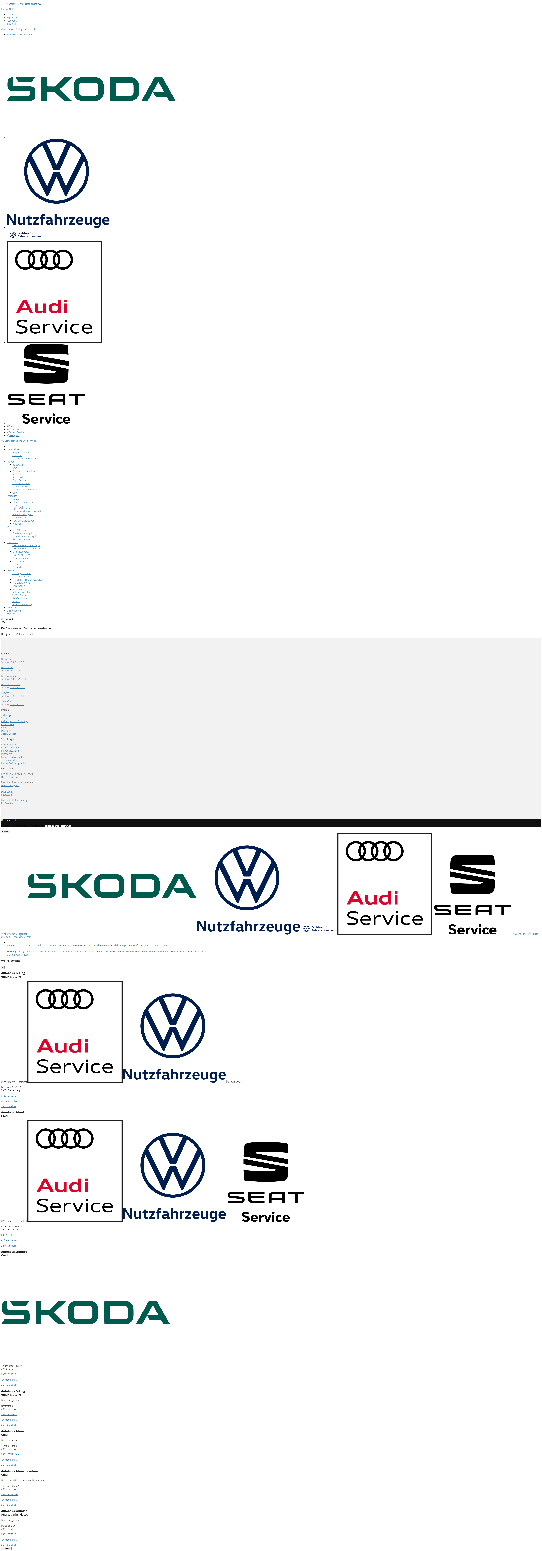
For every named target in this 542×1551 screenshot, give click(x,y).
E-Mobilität (12, 542)
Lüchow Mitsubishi (10, 684)
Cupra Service (19, 480)
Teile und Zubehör (21, 592)
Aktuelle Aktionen (10, 747)
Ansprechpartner (20, 452)
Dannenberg (7, 659)
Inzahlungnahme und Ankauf (26, 511)
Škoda (4, 718)
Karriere (11, 613)
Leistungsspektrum (21, 573)
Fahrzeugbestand (9, 744)
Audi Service (18, 474)
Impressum (12, 17)
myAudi (16, 601)
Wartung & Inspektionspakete (27, 579)
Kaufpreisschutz (20, 517)
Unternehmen (14, 449)
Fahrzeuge (12, 495)
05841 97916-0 (17, 687)
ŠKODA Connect (20, 598)
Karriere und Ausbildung (24, 458)
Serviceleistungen (10, 750)
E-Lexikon (17, 564)
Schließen (6, 1548)
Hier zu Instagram (10, 785)
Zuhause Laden (20, 557)
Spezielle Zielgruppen (23, 520)
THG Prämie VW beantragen (26, 545)
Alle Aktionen (19, 530)
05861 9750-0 (17, 662)
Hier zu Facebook (10, 777)
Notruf (12, 9)
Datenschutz (13, 14)
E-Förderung (18, 561)
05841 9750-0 (17, 670)
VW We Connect (20, 595)
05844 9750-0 (17, 704)
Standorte (17, 455)
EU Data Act (7, 803)
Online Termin (14, 610)
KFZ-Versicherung (21, 582)
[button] (37, 441)
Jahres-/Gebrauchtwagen (24, 502)
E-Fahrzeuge (18, 505)
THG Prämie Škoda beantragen (27, 548)
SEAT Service (18, 477)
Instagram (12, 23)
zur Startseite (27, 634)
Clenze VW (6, 701)
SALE (9, 526)
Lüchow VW (7, 667)
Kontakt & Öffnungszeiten (13, 763)
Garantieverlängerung (23, 514)
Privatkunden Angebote (24, 533)
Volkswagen (18, 464)
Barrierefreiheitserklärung (14, 800)
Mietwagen (12, 607)
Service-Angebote (21, 576)
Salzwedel (6, 692)
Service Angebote (21, 539)
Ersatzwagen (18, 585)
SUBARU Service (20, 486)
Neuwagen (17, 498)
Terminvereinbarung (22, 604)
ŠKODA (16, 467)
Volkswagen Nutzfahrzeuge (25, 471)
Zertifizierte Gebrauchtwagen (27, 489)
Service (10, 570)
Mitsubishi (6, 730)
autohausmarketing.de (58, 825)
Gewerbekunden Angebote (26, 536)
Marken (10, 461)
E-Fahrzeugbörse (20, 551)
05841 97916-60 (18, 679)
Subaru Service (8, 733)
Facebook (12, 20)
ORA (14, 492)
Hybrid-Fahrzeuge (21, 508)
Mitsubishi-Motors (21, 483)
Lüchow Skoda (8, 675)
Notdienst (17, 589)
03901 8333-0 (17, 696)
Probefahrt (17, 523)
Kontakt (5, 831)
